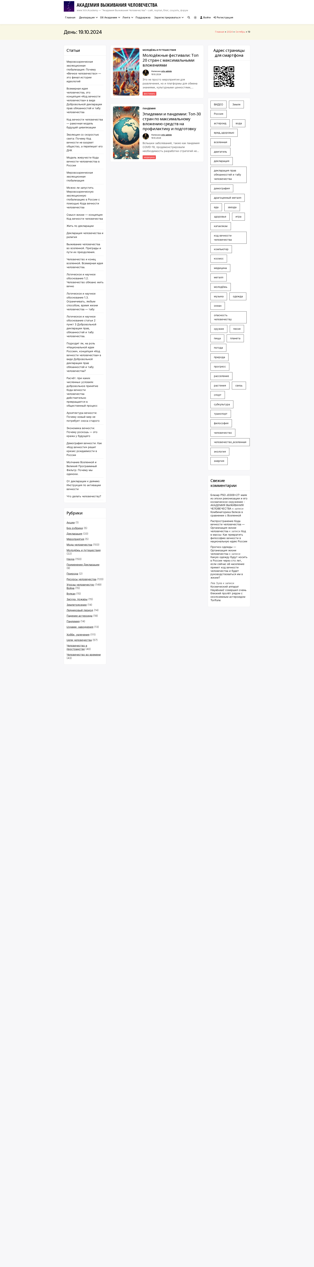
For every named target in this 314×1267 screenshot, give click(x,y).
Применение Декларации (83, 564)
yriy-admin (166, 71)
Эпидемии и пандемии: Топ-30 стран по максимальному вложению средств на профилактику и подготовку (172, 121)
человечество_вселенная (230, 442)
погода (218, 347)
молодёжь (220, 286)
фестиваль (149, 93)
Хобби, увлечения (78, 634)
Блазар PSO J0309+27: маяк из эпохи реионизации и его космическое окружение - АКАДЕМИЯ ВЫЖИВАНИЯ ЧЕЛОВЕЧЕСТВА (228, 501)
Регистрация (225, 17)
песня (237, 328)
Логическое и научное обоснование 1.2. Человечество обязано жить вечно (85, 280)
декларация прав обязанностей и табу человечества (227, 174)
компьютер (221, 249)
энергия (219, 460)
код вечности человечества (223, 237)
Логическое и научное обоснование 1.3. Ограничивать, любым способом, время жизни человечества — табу (82, 301)
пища (217, 338)
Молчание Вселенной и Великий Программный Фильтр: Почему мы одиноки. (82, 468)
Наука (70, 559)
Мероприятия (75, 539)
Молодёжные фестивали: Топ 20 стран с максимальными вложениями (170, 60)
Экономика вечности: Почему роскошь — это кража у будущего (82, 432)
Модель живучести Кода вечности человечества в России (83, 161)
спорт (217, 394)
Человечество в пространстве (77, 647)
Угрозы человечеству (80, 584)
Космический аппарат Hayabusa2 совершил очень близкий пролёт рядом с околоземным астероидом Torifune (228, 593)
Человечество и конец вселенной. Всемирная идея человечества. (85, 263)
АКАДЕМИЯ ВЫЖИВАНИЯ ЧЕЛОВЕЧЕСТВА (117, 4)
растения (220, 385)
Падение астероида (79, 615)
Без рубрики (75, 528)
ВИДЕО (218, 104)
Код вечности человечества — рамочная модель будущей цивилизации (85, 123)
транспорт (220, 413)
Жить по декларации (80, 225)
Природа (72, 573)
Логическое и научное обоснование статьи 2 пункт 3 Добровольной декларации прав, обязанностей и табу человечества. (81, 326)
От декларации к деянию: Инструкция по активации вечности (84, 485)
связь (239, 385)
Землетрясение (77, 604)
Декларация (87, 17)
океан (217, 305)
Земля (236, 104)
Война (70, 588)
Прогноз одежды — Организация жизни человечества (223, 550)
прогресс (220, 366)
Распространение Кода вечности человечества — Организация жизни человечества (227, 526)
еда (216, 207)
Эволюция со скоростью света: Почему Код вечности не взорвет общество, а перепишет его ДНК (85, 142)
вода (239, 123)
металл (218, 277)
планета (235, 338)
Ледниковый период (80, 610)
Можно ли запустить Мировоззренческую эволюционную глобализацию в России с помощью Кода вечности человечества (83, 197)
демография (222, 188)
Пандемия (73, 621)
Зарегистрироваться (167, 17)
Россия (218, 113)
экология (220, 451)
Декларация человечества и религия (85, 235)
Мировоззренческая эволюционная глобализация (80, 176)
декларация (221, 161)
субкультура (222, 404)
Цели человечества (79, 640)
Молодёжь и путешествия (84, 550)
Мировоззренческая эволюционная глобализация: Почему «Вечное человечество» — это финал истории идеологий (84, 71)
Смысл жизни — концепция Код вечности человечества (85, 216)
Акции (71, 522)
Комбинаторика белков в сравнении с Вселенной (226, 513)
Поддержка (143, 17)
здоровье (220, 216)
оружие (219, 328)
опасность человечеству (223, 317)
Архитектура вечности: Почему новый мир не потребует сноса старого (83, 416)
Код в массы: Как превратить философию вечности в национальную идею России (228, 536)
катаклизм (220, 226)
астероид (220, 123)
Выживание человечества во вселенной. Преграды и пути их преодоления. (84, 248)
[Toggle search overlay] (189, 18)
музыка (219, 296)
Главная (70, 17)
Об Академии (108, 17)
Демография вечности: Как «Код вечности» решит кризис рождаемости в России (84, 449)
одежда (238, 296)
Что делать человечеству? (84, 496)
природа (219, 357)
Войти (207, 17)
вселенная (220, 142)
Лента (126, 17)
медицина (149, 157)
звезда (232, 207)
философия (221, 423)
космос (219, 258)
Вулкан (71, 593)
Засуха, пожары (77, 599)
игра (238, 216)
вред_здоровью (224, 132)
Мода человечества (79, 544)
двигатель (220, 151)
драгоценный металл (227, 197)
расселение (221, 376)
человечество (223, 432)
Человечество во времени (84, 654)
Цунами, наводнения (80, 627)
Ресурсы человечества (81, 579)
